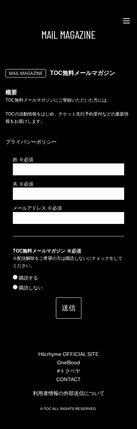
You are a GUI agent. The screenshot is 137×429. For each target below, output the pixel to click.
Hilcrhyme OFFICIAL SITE (68, 354)
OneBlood (68, 362)
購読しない (30, 288)
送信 (69, 307)
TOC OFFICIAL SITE (14, 21)
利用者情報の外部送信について (68, 393)
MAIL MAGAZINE (68, 34)
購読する (28, 278)
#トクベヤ (68, 371)
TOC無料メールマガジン (47, 251)
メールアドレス (37, 208)
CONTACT (68, 379)
